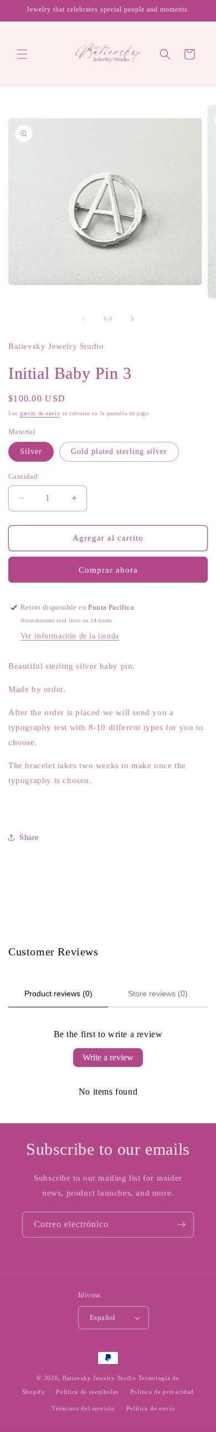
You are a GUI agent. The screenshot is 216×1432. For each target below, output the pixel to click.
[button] (22, 54)
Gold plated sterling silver (119, 451)
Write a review (108, 1057)
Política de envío (151, 1408)
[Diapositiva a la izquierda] (83, 319)
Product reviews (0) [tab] (58, 993)
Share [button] (29, 837)
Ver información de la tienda (69, 636)
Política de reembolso (87, 1391)
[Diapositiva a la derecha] (132, 319)
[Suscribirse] (181, 1225)
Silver (31, 451)
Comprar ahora (108, 570)
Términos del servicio (83, 1408)
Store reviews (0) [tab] (158, 993)
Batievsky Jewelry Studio (99, 1378)
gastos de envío (40, 413)
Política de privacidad (162, 1391)
